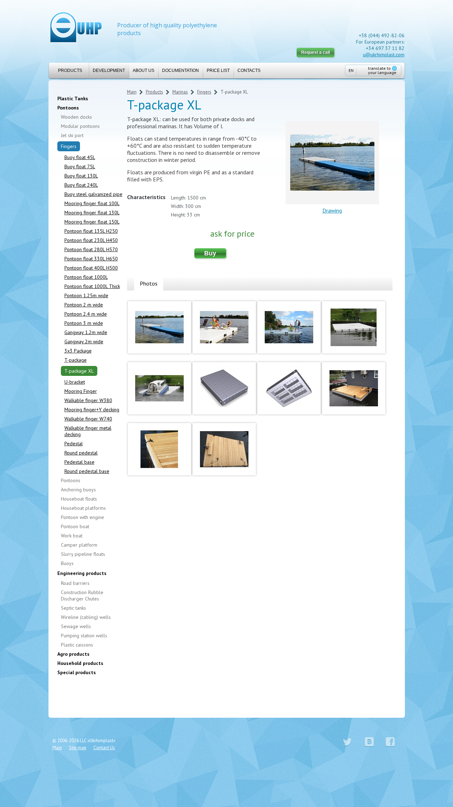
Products (70, 70)
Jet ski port (72, 135)
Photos (148, 283)
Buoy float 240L (81, 185)
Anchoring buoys (78, 489)
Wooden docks (76, 117)
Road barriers (75, 583)
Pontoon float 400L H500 (91, 268)
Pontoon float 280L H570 (91, 249)
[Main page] (76, 28)
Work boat (71, 535)
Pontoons (68, 108)
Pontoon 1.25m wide (86, 295)
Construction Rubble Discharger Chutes (82, 595)
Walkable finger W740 (88, 419)
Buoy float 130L (81, 176)
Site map (77, 748)
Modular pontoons (80, 126)
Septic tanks (73, 608)
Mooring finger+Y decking (91, 409)
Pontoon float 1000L (86, 277)
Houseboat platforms (83, 508)
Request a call (315, 52)
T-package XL (79, 371)
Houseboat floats (79, 499)
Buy (210, 253)
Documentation (180, 70)
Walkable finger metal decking (87, 431)
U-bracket (74, 382)
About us (143, 70)
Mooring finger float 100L (92, 203)
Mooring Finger (80, 391)
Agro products (73, 654)
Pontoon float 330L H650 (91, 258)
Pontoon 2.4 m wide (85, 314)
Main (132, 92)
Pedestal (73, 443)
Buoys (67, 563)
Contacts (248, 70)
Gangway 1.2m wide (85, 332)
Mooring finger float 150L (92, 222)
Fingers (68, 146)
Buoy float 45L (79, 157)
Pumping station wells (84, 635)
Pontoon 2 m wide (83, 304)
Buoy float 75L (79, 166)
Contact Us (104, 748)
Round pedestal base (86, 471)
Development (109, 70)
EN (351, 70)
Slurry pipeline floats (83, 554)
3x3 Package (78, 351)
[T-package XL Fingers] (159, 355)
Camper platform (79, 545)
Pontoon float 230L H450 (91, 240)
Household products (80, 663)
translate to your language (382, 70)
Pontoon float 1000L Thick (92, 286)
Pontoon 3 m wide (83, 323)
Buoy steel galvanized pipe (93, 194)
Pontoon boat (75, 526)
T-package (75, 360)
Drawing (332, 210)
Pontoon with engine (82, 517)
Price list (218, 70)
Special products (76, 672)
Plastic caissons (77, 645)
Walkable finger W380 (88, 400)
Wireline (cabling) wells (86, 617)
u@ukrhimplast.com (384, 54)
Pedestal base (79, 462)
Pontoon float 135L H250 (91, 231)
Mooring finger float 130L (92, 212)
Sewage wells (76, 626)
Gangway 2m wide (83, 341)
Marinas (180, 92)
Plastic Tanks (72, 98)
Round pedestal (81, 453)
